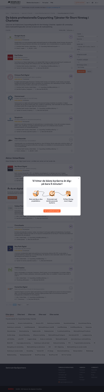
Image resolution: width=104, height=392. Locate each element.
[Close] (79, 178)
